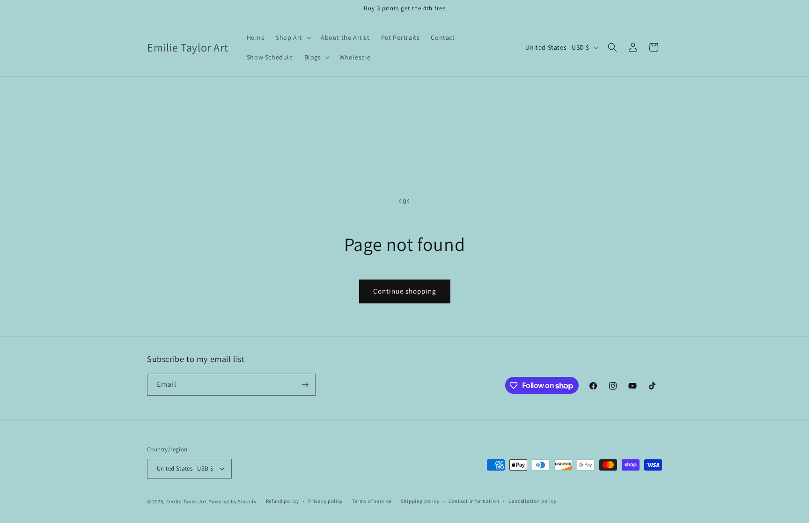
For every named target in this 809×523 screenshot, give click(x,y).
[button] (292, 37)
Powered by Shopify (232, 501)
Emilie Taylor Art (186, 501)
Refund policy (282, 501)
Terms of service (371, 501)
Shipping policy (420, 501)
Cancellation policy (532, 501)
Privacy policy (325, 501)
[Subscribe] (304, 385)
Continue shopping (404, 291)
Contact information (474, 501)
